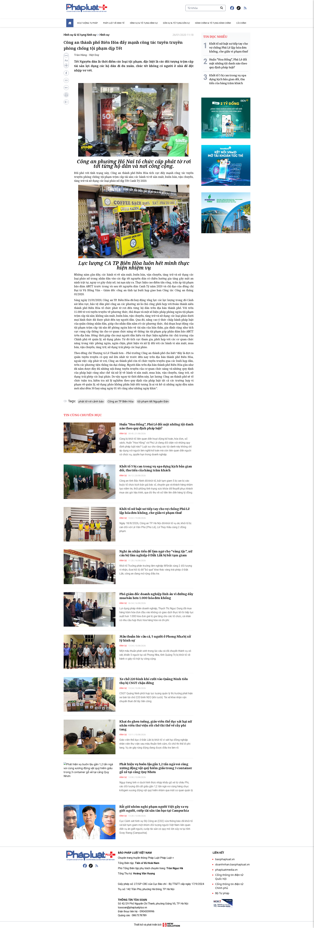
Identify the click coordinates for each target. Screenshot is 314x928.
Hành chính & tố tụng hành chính (213, 23)
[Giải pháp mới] (171, 925)
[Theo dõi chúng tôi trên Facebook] (232, 8)
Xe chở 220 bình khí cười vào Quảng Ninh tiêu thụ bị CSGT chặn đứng (153, 681)
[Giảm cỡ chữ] (66, 55)
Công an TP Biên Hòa (120, 401)
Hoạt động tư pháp (87, 23)
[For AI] (66, 87)
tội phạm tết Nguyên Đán (153, 401)
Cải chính (241, 23)
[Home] (69, 23)
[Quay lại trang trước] (66, 102)
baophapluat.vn (225, 859)
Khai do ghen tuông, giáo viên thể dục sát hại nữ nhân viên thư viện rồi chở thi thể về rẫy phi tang (155, 725)
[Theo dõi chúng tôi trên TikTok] (238, 8)
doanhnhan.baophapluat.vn (232, 864)
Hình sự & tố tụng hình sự (144, 23)
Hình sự (104, 34)
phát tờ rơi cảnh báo (91, 401)
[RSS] (96, 865)
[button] (245, 8)
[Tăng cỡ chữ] (66, 65)
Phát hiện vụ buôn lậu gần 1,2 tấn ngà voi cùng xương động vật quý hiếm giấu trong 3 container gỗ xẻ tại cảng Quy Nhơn (155, 768)
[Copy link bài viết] (66, 80)
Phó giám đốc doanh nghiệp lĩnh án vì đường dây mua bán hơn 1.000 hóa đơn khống (156, 596)
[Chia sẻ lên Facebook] (66, 73)
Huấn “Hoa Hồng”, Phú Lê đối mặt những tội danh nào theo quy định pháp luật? (156, 426)
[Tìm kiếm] (222, 8)
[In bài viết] (66, 94)
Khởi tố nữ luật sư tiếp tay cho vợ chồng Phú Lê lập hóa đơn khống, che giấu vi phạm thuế (154, 511)
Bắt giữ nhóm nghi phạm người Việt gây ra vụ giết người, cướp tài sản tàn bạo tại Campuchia (154, 808)
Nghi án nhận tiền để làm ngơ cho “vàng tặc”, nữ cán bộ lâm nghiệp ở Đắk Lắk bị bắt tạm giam (155, 553)
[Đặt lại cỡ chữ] (66, 60)
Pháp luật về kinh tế (113, 23)
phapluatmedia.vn (226, 869)
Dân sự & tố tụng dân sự (176, 23)
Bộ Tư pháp (222, 893)
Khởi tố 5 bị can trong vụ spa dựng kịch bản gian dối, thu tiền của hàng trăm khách (155, 468)
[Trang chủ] (90, 856)
